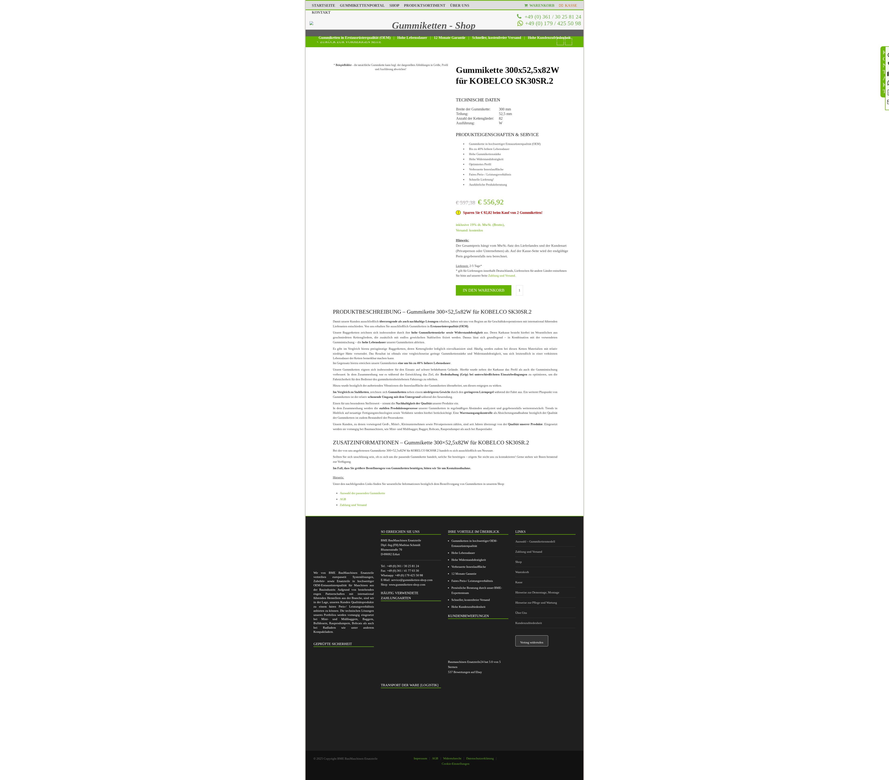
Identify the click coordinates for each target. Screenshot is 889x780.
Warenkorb (522, 572)
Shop (518, 562)
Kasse (519, 582)
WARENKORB (541, 5)
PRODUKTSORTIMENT (424, 5)
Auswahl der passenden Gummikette (362, 493)
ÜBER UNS (459, 5)
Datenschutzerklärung (480, 758)
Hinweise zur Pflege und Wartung (536, 602)
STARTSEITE (323, 5)
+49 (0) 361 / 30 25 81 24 (552, 17)
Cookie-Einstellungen (456, 763)
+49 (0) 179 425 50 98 (409, 575)
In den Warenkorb (483, 290)
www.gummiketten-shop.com (407, 584)
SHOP (394, 5)
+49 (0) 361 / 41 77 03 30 (403, 570)
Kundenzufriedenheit (528, 623)
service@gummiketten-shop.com (411, 580)
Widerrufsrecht (452, 758)
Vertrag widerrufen (531, 642)
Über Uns (521, 613)
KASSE (570, 5)
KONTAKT (321, 12)
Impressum (420, 758)
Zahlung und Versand (501, 275)
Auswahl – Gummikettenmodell (535, 541)
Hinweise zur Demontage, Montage (537, 592)
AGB (343, 499)
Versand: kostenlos (469, 230)
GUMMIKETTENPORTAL (362, 5)
